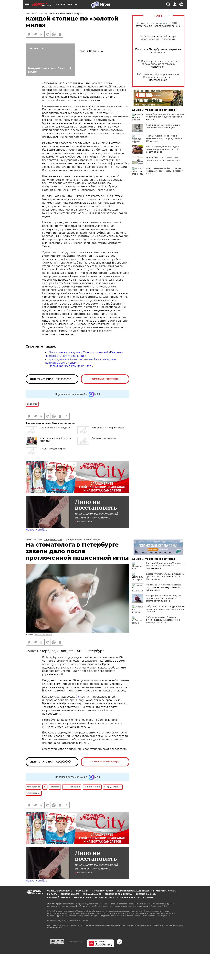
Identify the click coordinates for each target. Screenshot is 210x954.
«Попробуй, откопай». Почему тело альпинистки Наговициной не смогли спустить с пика (164, 598)
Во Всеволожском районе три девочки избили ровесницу (158, 38)
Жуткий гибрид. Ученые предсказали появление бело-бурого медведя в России (165, 117)
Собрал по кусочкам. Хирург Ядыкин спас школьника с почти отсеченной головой (165, 609)
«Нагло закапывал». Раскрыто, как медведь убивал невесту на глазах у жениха (164, 171)
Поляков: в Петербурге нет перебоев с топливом (158, 51)
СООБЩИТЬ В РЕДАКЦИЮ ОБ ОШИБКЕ (135, 897)
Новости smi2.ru (36, 529)
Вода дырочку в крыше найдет (70, 366)
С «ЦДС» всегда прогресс (53, 448)
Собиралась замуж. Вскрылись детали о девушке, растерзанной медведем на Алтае (163, 620)
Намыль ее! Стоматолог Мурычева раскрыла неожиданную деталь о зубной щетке (163, 587)
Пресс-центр (81, 891)
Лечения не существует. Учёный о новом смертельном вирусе (163, 126)
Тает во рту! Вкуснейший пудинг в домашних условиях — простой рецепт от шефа (163, 149)
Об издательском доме (59, 891)
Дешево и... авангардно (104, 438)
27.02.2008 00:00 (34, 13)
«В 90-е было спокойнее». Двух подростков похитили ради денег (163, 158)
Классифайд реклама (58, 897)
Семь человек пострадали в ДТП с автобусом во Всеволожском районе (158, 24)
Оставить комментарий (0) (105, 379)
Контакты (52, 894)
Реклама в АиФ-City (146, 894)
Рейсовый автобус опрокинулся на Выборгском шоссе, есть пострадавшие (158, 77)
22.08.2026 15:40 (34, 539)
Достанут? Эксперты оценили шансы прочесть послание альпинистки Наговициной (165, 576)
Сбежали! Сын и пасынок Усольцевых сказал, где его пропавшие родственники (165, 566)
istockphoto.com (43, 634)
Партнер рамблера (75, 942)
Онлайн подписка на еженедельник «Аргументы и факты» (147, 891)
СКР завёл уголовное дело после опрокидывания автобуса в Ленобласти (158, 64)
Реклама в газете (70, 894)
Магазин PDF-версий (102, 891)
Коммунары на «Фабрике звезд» (108, 427)
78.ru (79, 696)
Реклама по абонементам (118, 894)
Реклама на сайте (92, 894)
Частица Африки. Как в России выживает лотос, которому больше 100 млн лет (164, 138)
